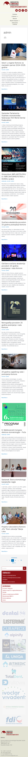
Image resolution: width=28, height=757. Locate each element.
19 (21, 560)
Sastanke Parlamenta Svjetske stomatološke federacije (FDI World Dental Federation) (13, 116)
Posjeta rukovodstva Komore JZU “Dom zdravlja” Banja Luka (14, 529)
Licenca (15, 24)
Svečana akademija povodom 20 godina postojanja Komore (14, 223)
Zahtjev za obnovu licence (9, 581)
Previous (14, 557)
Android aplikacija (7, 598)
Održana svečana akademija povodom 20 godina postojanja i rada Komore (13, 265)
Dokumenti (15, 22)
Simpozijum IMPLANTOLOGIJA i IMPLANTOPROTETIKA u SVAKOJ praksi (14, 176)
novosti (3, 69)
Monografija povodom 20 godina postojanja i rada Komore (12, 325)
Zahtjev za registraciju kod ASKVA (11, 594)
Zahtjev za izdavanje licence (9, 575)
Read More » (5, 89)
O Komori (14, 16)
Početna (15, 14)
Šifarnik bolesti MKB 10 (8, 596)
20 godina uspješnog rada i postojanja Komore (13, 373)
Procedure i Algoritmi (7, 588)
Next (14, 563)
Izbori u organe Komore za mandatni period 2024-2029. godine (14, 65)
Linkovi (4, 600)
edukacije (4, 181)
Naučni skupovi (14, 20)
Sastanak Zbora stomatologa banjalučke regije (14, 481)
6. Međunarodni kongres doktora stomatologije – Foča (14, 431)
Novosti (15, 18)
